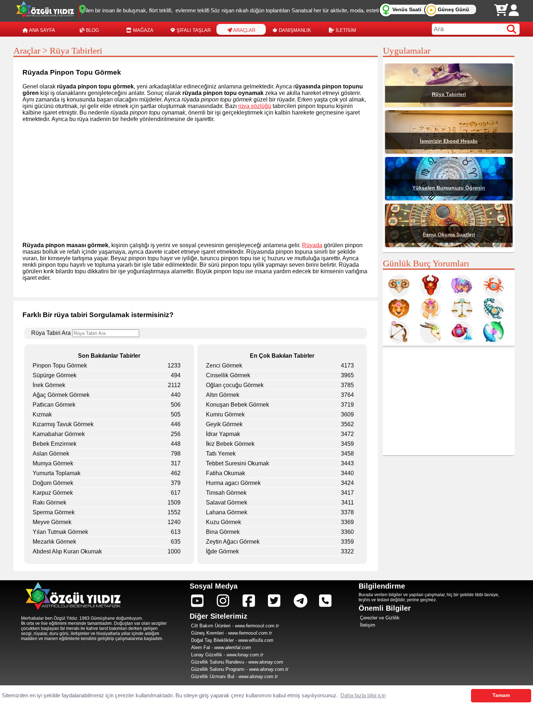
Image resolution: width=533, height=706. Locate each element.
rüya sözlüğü (254, 106)
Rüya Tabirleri (449, 94)
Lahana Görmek (226, 512)
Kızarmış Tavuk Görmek (63, 424)
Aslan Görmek (51, 453)
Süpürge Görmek (55, 375)
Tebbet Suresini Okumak (237, 463)
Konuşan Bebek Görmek (237, 405)
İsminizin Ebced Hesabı (449, 141)
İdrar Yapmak (223, 434)
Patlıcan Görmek (54, 405)
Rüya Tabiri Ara (51, 333)
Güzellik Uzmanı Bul (212, 676)
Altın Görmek (222, 395)
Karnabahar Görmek (59, 434)
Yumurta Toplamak (56, 473)
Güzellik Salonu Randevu (217, 662)
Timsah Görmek (226, 493)
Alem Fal (200, 647)
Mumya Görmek (53, 463)
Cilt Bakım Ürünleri (211, 625)
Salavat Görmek (226, 502)
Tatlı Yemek (221, 453)
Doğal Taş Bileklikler (212, 640)
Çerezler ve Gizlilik (380, 617)
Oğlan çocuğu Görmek (235, 385)
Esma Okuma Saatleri (449, 234)
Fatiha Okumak (225, 473)
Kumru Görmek (225, 414)
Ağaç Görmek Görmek (61, 395)
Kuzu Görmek (223, 522)
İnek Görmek (49, 385)
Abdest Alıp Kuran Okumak (67, 551)
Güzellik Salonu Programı (218, 669)
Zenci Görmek (224, 365)
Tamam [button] (501, 695)
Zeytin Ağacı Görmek (233, 542)
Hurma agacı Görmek (233, 483)
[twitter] (274, 601)
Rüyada (312, 245)
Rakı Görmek (49, 502)
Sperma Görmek (54, 512)
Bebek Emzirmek (55, 444)
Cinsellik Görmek (228, 375)
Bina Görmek (223, 532)
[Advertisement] (195, 179)
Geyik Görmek (224, 424)
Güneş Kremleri (207, 633)
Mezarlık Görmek (54, 542)
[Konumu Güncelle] (82, 9)
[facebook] (249, 601)
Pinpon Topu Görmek (60, 365)
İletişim (367, 625)
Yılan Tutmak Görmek (60, 532)
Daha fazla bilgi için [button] (363, 695)
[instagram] (197, 601)
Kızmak (42, 414)
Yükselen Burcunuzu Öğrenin (448, 188)
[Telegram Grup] (300, 601)
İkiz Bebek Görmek (230, 444)
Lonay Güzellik (206, 654)
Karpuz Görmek (53, 493)
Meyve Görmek (52, 522)
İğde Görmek (222, 551)
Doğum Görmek (53, 483)
